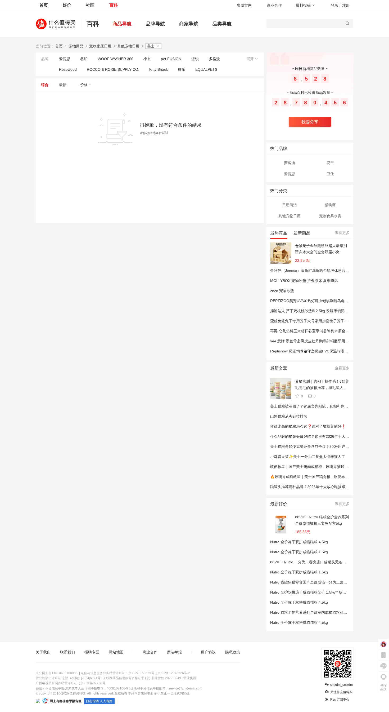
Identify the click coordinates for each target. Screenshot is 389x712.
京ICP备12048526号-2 (173, 673)
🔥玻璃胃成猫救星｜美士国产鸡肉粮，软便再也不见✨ (315, 477)
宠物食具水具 (330, 216)
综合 (44, 85)
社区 (90, 5)
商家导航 (188, 23)
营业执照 (189, 678)
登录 (334, 5)
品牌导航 (155, 23)
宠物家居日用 (100, 46)
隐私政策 (232, 652)
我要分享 (309, 122)
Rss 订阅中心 (339, 699)
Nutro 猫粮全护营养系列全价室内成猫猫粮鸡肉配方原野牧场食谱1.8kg (328, 612)
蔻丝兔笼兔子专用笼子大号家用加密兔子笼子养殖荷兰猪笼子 (320, 321)
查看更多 (342, 233)
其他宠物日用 (128, 46)
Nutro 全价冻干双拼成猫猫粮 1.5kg (299, 552)
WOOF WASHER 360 (115, 59)
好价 (67, 5)
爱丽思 (64, 59)
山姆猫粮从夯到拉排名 (288, 416)
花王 (330, 163)
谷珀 (84, 59)
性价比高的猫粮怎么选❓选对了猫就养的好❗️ (308, 426)
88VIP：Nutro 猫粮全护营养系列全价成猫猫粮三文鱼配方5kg (322, 520)
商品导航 (122, 23)
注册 (346, 5)
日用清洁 (289, 205)
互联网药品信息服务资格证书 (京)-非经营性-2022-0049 (142, 678)
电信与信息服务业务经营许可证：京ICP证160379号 (117, 673)
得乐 (181, 69)
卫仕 (330, 174)
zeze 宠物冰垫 (282, 291)
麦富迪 (289, 163)
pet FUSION (171, 59)
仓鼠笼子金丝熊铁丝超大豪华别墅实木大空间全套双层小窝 (321, 249)
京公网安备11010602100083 (57, 673)
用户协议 (208, 652)
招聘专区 (91, 652)
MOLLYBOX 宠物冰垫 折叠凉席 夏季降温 (304, 280)
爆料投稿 (303, 5)
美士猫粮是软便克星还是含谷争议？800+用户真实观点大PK (319, 446)
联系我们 (67, 652)
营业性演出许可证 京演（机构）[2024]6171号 (68, 678)
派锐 (195, 59)
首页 (43, 5)
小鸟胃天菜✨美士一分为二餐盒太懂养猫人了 (307, 456)
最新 (62, 85)
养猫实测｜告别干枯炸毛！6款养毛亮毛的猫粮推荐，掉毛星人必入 (322, 385)
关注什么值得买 (341, 692)
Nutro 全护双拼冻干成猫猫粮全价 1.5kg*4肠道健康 (312, 592)
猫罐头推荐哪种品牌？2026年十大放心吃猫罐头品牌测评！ (319, 487)
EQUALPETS (206, 69)
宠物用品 (76, 46)
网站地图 (116, 652)
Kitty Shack (158, 69)
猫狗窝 (330, 205)
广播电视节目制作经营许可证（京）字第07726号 (70, 683)
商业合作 (274, 5)
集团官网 (244, 5)
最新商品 (301, 233)
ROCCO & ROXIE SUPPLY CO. (113, 69)
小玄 (147, 59)
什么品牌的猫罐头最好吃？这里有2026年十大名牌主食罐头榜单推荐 (326, 436)
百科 (113, 5)
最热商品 (278, 233)
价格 (84, 85)
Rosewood (68, 69)
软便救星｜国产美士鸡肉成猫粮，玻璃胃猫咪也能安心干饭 (318, 467)
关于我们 (43, 652)
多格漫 (214, 59)
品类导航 (222, 23)
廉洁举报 (174, 652)
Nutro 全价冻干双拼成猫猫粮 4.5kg (299, 542)
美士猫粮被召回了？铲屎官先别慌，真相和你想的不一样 (316, 406)
